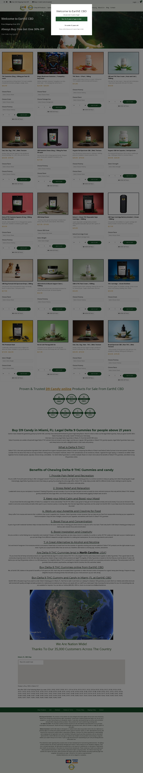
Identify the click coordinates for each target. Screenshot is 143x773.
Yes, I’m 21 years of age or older (71, 19)
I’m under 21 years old (71, 25)
